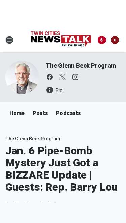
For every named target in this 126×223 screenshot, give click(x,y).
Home (17, 113)
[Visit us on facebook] (50, 77)
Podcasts (68, 113)
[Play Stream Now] (115, 40)
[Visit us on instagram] (75, 77)
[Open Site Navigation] (9, 40)
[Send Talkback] (102, 40)
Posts (40, 113)
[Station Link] (61, 39)
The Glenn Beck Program (81, 65)
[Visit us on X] (62, 77)
